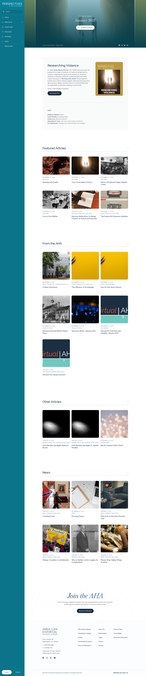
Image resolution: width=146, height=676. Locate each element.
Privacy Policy (118, 629)
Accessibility (117, 633)
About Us (101, 629)
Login (100, 637)
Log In (7, 672)
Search (101, 641)
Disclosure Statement (120, 637)
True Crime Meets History (59, 70)
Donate (17, 672)
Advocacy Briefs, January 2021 (84, 331)
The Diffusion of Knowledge (83, 287)
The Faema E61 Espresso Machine (114, 216)
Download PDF (54, 93)
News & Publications (84, 645)
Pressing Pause (78, 516)
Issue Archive (50, 45)
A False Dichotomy (49, 287)
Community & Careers (85, 641)
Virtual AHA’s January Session (53, 375)
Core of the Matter (50, 216)
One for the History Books (111, 287)
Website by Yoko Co (120, 673)
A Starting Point (48, 516)
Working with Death (69, 79)
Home (44, 45)
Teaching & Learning (84, 633)
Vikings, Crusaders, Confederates (55, 560)
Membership (102, 633)
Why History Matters (84, 629)
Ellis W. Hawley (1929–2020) (112, 445)
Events (80, 637)
